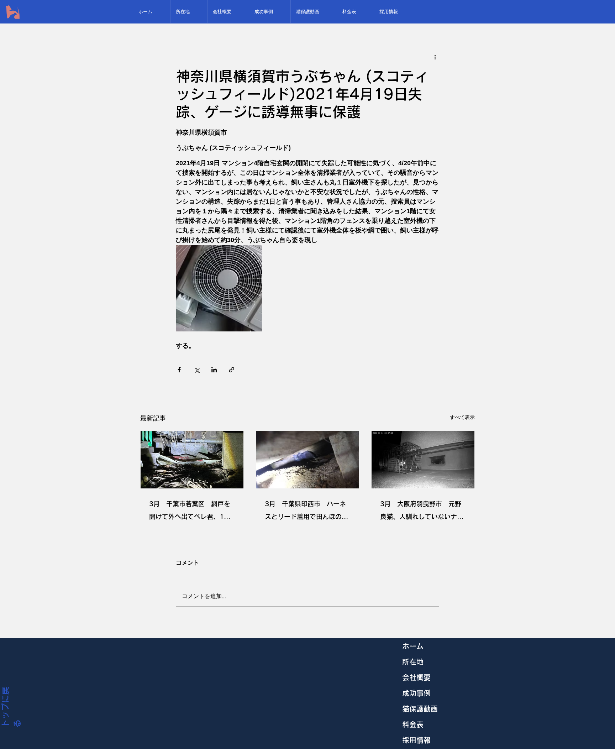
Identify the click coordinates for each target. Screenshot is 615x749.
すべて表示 (462, 417)
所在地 (413, 661)
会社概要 (416, 677)
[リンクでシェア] (231, 369)
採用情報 (416, 740)
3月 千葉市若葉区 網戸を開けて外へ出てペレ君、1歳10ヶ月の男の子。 (189, 512)
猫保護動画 (420, 708)
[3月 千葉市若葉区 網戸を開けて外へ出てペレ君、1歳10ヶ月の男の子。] (192, 459)
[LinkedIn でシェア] (214, 369)
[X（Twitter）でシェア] (196, 369)
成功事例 (416, 693)
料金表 (413, 724)
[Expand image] (219, 288)
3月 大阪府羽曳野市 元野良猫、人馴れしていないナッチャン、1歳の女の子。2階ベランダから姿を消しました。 (423, 512)
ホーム (413, 646)
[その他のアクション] (435, 56)
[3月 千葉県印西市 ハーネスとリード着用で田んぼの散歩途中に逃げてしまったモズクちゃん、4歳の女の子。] (307, 459)
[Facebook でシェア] (179, 369)
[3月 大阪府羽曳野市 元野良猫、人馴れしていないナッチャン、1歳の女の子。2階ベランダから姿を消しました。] (423, 459)
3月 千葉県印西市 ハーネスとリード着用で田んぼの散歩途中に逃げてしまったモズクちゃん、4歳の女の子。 (306, 512)
